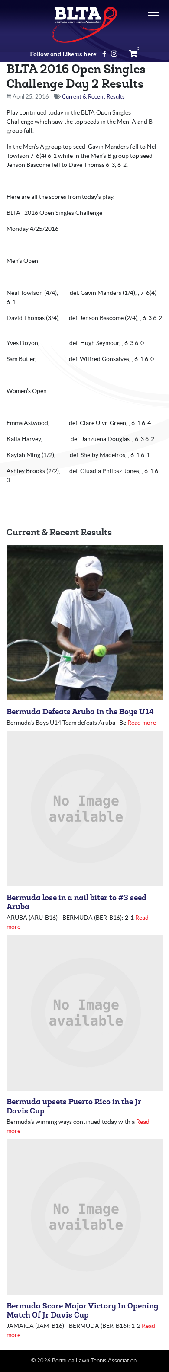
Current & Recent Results (93, 96)
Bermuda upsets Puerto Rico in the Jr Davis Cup (73, 1106)
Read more (141, 722)
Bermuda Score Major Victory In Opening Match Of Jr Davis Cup (82, 1310)
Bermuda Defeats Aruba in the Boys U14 (80, 712)
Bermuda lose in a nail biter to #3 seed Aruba (76, 902)
